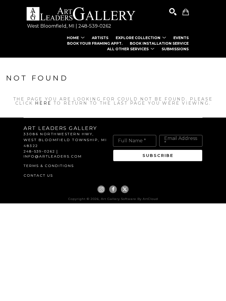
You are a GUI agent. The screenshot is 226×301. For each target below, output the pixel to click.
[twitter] (125, 189)
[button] (75, 37)
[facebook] (113, 189)
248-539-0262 (94, 26)
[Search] (173, 12)
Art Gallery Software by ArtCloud (129, 199)
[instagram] (101, 189)
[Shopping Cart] (185, 12)
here (43, 103)
